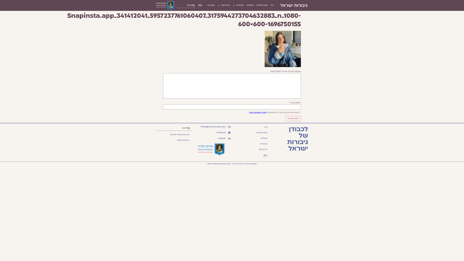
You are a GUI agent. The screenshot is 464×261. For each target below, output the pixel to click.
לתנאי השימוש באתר (258, 113)
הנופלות (250, 5)
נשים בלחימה (262, 5)
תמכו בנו (211, 5)
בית (272, 5)
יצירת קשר (225, 5)
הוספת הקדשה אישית (285, 71)
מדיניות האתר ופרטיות (179, 135)
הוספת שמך (295, 103)
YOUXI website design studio (219, 164)
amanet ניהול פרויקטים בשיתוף (244, 164)
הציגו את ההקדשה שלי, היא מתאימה (274, 113)
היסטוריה (240, 5)
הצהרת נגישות (183, 140)
